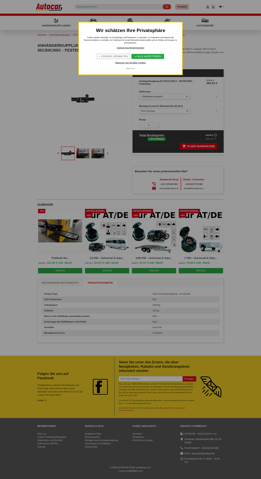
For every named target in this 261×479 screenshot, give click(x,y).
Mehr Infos (130, 68)
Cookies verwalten (113, 56)
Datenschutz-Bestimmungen (130, 48)
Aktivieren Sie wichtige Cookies (130, 63)
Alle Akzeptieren (148, 56)
